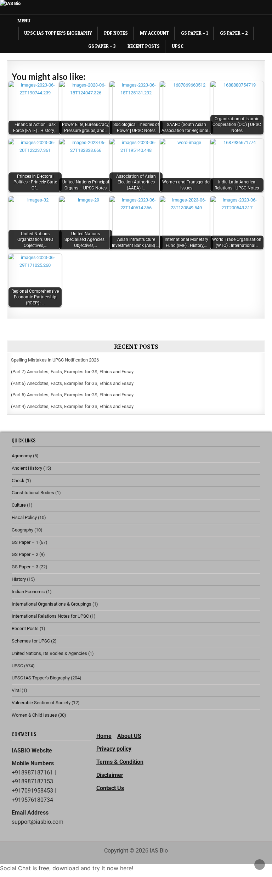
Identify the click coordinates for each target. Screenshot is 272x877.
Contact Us (110, 788)
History (19, 579)
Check (18, 480)
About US (129, 736)
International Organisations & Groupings (51, 604)
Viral (16, 690)
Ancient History (27, 468)
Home (104, 736)
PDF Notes (116, 33)
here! (126, 868)
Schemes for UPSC (31, 641)
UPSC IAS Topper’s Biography (58, 33)
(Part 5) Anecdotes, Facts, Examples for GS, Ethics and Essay (72, 394)
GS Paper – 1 (194, 33)
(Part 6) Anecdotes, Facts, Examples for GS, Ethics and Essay (72, 383)
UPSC (177, 46)
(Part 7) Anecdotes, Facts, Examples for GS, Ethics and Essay (72, 371)
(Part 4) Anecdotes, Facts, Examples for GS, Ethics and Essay (72, 406)
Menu (23, 20)
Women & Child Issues (34, 715)
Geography (22, 530)
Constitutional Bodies (33, 492)
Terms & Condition (119, 762)
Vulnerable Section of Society (41, 702)
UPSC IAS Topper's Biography (41, 677)
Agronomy (22, 455)
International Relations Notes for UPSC (50, 616)
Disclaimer (109, 775)
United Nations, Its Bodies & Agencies (49, 653)
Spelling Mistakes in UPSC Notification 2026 (55, 360)
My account (154, 33)
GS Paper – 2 (234, 33)
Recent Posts (144, 46)
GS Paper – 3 (101, 46)
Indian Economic (28, 591)
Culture (19, 505)
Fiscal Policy (24, 517)
